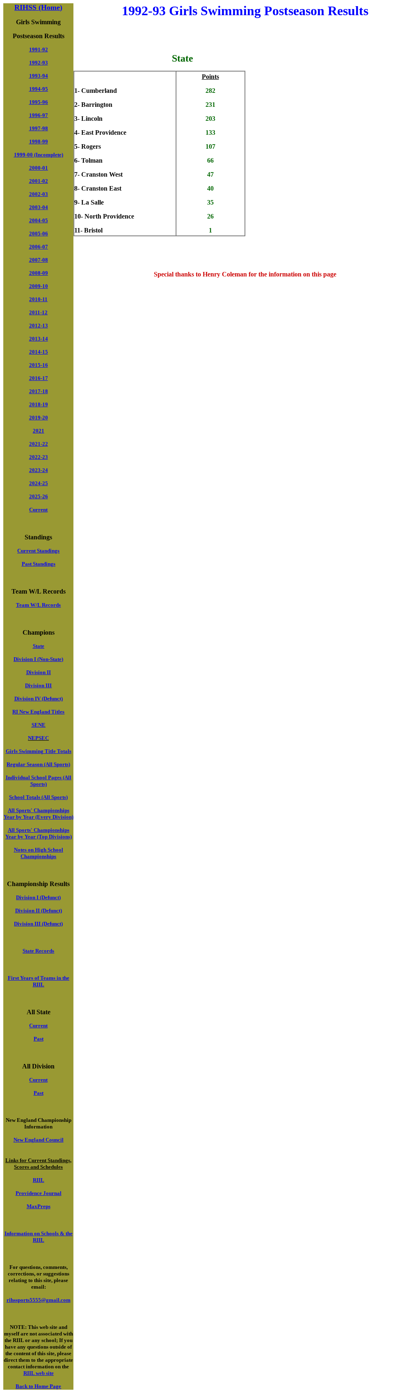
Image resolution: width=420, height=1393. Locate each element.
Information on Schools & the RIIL (39, 1236)
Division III (38, 685)
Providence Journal (39, 1193)
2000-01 (38, 168)
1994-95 (38, 89)
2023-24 (38, 470)
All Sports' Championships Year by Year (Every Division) (38, 813)
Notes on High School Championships (38, 853)
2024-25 (38, 483)
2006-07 (38, 247)
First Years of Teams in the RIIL (38, 981)
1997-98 (38, 128)
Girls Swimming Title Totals (38, 751)
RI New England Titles (38, 712)
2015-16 (38, 365)
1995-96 (38, 102)
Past (38, 1039)
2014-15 (38, 352)
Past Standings (38, 564)
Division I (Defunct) (38, 897)
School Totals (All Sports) (38, 797)
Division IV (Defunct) (38, 698)
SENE (39, 725)
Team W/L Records (38, 605)
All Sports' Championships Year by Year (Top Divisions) (38, 833)
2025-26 (38, 496)
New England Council (39, 1140)
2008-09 (38, 273)
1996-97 (38, 115)
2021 (38, 431)
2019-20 (38, 417)
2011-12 (38, 312)
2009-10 (38, 286)
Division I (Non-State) (38, 659)
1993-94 (38, 76)
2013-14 (38, 339)
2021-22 (38, 444)
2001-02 (38, 181)
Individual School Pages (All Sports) (38, 780)
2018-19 (38, 404)
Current (38, 510)
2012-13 (38, 325)
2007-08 (38, 260)
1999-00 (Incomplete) (38, 155)
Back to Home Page (38, 1386)
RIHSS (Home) (38, 7)
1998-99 (38, 141)
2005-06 (38, 233)
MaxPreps (38, 1206)
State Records (38, 951)
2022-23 (38, 457)
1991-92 (38, 49)
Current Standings (38, 551)
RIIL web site (38, 1373)
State (38, 646)
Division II (38, 672)
